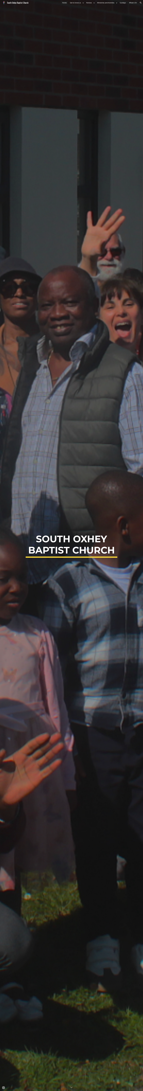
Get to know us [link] (75, 3)
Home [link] (64, 3)
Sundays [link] (123, 3)
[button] (140, 2)
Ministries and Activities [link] (105, 3)
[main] (71, 545)
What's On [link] (133, 3)
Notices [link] (89, 3)
